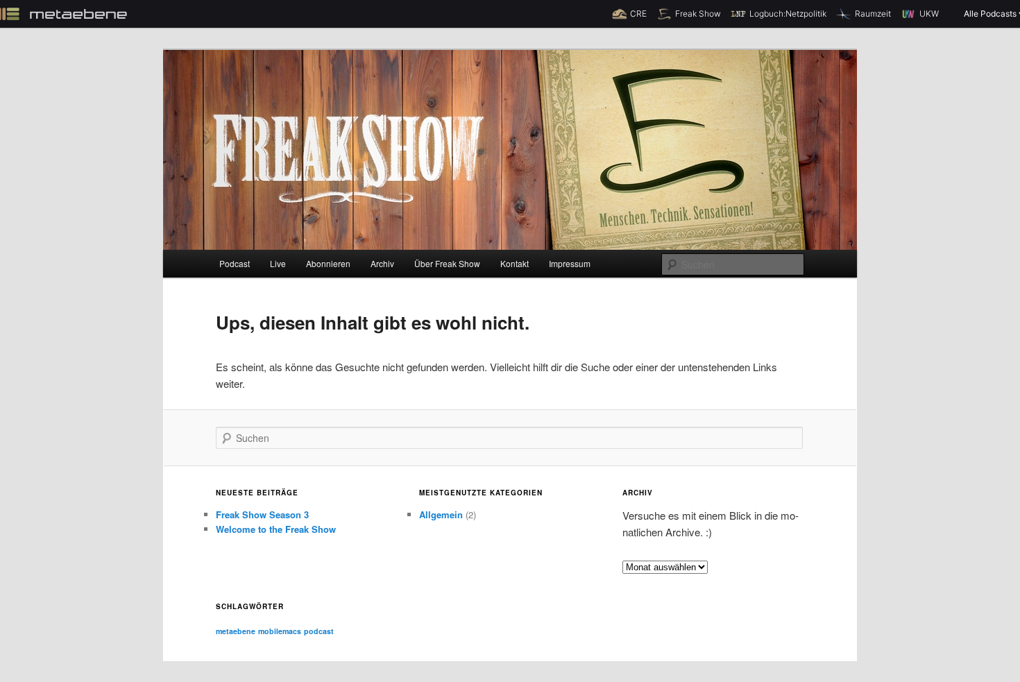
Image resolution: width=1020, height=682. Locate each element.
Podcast (234, 263)
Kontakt (514, 263)
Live (278, 263)
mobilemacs (279, 631)
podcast (319, 631)
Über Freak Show (447, 263)
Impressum (569, 263)
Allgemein (441, 514)
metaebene (235, 631)
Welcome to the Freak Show (276, 529)
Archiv (382, 263)
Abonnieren (328, 263)
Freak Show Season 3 (262, 514)
